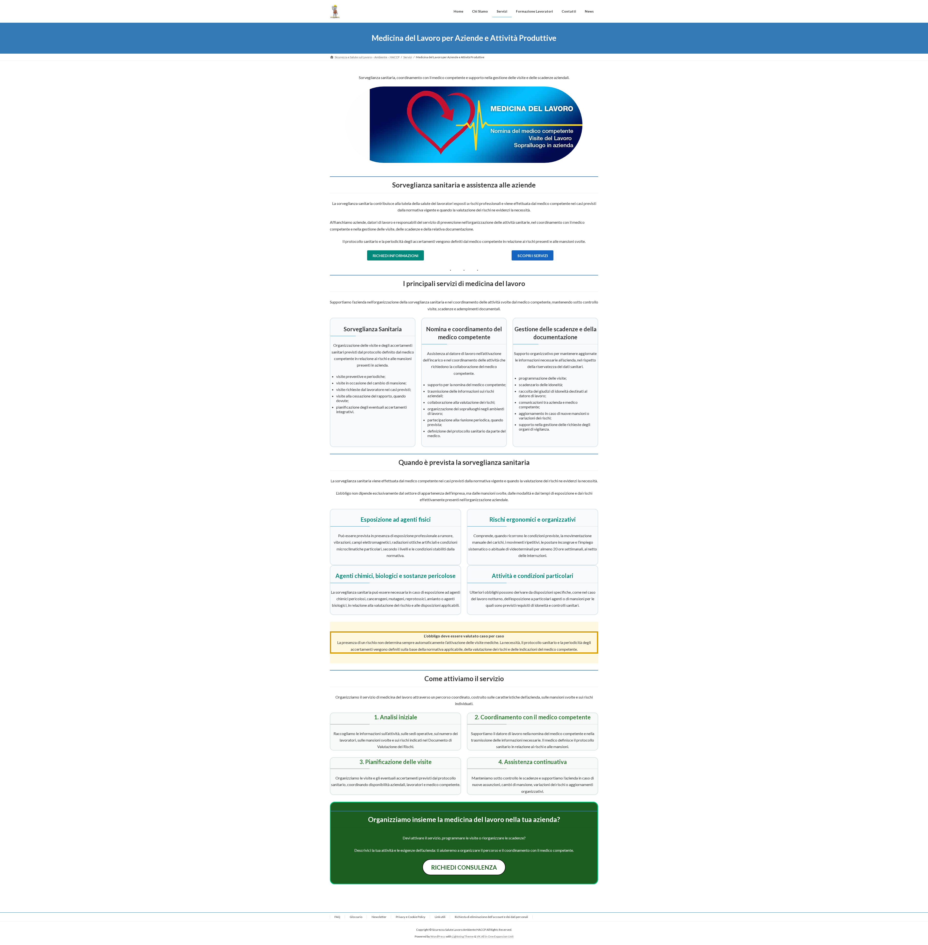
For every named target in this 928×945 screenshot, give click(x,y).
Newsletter (379, 917)
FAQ (337, 917)
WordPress (437, 936)
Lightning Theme (463, 936)
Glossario (356, 917)
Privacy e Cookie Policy (410, 917)
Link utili (440, 917)
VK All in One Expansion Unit (495, 936)
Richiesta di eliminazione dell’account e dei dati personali (491, 917)
